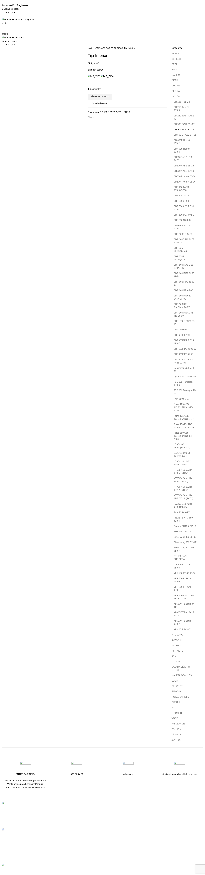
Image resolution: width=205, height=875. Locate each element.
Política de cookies (148, 858)
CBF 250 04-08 (181, 201)
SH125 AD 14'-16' (182, 531)
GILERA (176, 91)
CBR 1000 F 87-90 (183, 234)
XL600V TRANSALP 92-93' (184, 614)
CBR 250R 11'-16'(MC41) (180, 258)
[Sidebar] (3, 870)
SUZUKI (176, 702)
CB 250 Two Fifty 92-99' (184, 117)
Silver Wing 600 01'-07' (185, 542)
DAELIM (176, 75)
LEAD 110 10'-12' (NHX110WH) (182, 463)
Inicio (91, 48)
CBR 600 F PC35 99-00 (184, 283)
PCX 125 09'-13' (182, 512)
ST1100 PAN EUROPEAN (180, 557)
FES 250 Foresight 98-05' (185, 392)
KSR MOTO (177, 651)
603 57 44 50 (77, 820)
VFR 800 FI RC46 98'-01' (182, 588)
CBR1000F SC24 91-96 (184, 322)
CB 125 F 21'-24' (182, 102)
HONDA (98, 48)
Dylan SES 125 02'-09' (185, 376)
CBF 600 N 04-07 (182, 220)
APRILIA (176, 53)
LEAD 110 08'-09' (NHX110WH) (182, 454)
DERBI (175, 80)
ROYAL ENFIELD (180, 697)
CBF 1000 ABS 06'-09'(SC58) (181, 188)
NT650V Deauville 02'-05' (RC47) (183, 471)
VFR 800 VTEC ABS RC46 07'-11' (184, 597)
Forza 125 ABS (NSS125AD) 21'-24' (184, 417)
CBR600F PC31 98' (183, 354)
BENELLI (176, 59)
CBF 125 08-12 (181, 195)
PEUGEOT (177, 686)
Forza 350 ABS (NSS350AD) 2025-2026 (183, 436)
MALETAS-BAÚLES (182, 675)
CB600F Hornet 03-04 (185, 176)
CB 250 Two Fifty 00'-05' (182, 108)
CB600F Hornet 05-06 (185, 182)
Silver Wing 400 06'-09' (185, 537)
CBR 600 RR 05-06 (183, 290)
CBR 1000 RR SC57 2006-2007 (184, 241)
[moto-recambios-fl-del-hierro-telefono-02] (76, 767)
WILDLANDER (179, 724)
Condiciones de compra (150, 842)
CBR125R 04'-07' (182, 329)
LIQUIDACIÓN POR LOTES (181, 668)
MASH (175, 681)
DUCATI (176, 85)
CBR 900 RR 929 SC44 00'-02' (182, 297)
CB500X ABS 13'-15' (184, 165)
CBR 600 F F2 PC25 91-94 (184, 275)
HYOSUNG (177, 635)
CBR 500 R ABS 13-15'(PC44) (184, 266)
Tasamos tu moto (147, 820)
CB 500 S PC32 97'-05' (185, 135)
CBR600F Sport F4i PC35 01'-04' (183, 361)
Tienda (142, 814)
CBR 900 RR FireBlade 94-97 (182, 305)
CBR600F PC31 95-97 (185, 349)
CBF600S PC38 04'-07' (182, 227)
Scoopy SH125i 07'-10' (185, 526)
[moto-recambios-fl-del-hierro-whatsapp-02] (128, 767)
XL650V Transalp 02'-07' (182, 622)
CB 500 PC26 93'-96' (184, 124)
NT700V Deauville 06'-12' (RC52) (183, 488)
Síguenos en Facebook (82, 830)
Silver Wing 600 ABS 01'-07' (184, 549)
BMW (174, 69)
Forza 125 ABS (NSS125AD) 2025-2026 (183, 407)
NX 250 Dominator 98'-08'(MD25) (183, 505)
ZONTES (176, 740)
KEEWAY (176, 645)
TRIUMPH (177, 713)
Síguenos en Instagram (82, 835)
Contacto (143, 825)
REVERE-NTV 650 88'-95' (183, 519)
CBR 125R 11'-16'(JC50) (180, 249)
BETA (174, 64)
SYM (174, 707)
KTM (174, 656)
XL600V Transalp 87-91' (184, 605)
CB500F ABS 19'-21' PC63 (184, 158)
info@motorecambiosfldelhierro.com (89, 825)
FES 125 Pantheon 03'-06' (183, 383)
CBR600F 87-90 (182, 335)
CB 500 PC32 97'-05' (113, 48)
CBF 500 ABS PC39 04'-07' (184, 208)
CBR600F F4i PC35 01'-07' (184, 342)
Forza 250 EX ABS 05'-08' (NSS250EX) (184, 426)
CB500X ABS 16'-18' (184, 171)
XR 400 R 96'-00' (182, 629)
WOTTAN (176, 729)
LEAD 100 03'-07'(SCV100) (182, 446)
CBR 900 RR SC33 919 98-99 (183, 314)
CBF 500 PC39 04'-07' (185, 215)
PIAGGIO (176, 691)
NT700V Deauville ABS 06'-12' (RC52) (183, 497)
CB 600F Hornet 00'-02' (182, 142)
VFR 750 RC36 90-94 (184, 573)
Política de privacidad (149, 853)
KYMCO (176, 661)
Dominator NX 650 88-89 (185, 369)
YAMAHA (176, 734)
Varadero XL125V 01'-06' (182, 566)
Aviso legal (144, 848)
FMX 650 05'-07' (182, 399)
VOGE (175, 718)
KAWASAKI (177, 640)
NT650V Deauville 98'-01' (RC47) (183, 480)
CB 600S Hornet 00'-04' (182, 150)
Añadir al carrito (100, 97)
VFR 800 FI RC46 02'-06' (182, 580)
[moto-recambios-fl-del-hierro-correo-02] (179, 767)
